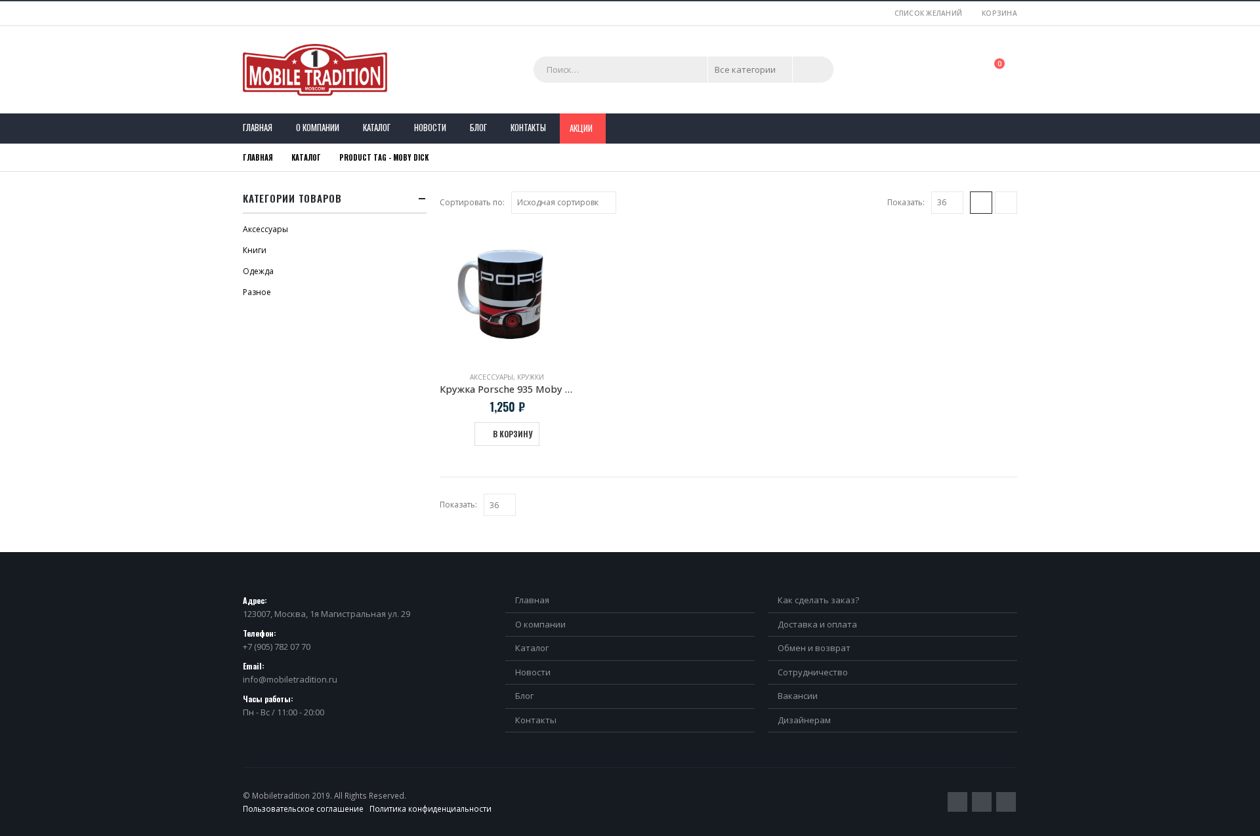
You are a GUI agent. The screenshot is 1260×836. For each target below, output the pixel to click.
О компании (317, 127)
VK (1006, 802)
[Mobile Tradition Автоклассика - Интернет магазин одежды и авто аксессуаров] (315, 70)
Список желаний (928, 13)
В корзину (512, 433)
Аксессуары (491, 377)
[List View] (1006, 202)
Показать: (906, 202)
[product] (507, 294)
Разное (257, 292)
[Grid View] (981, 202)
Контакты (528, 127)
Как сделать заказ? (818, 600)
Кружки (530, 377)
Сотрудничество (813, 672)
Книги (254, 250)
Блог (478, 127)
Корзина (999, 13)
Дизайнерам (804, 720)
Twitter (957, 802)
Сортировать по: (472, 202)
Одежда (258, 271)
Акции (581, 127)
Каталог (376, 127)
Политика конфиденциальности (430, 808)
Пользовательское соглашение (303, 808)
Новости (430, 127)
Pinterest (982, 802)
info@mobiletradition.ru (290, 679)
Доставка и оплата (817, 624)
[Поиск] (813, 69)
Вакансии (798, 696)
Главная (257, 127)
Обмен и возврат (814, 648)
